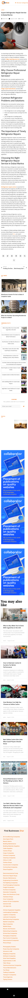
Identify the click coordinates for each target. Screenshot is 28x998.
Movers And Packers (9, 928)
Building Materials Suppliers (11, 846)
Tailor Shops (6, 963)
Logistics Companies (9, 914)
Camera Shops (7, 850)
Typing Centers (7, 979)
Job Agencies (7, 906)
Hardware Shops (8, 896)
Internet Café (7, 904)
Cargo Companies (8, 853)
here (14, 234)
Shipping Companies (9, 953)
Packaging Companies (9, 935)
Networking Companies (10, 931)
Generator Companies (9, 892)
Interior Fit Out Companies (11, 901)
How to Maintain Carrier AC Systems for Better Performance (12, 665)
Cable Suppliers (7, 848)
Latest (2, 10)
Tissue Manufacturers (9, 967)
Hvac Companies (8, 899)
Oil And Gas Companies (10, 933)
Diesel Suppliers (8, 869)
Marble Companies (8, 921)
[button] (3, 256)
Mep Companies (8, 924)
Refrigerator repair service (8, 187)
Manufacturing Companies (11, 919)
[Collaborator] (12, 496)
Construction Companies (10, 865)
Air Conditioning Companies (11, 836)
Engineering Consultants (10, 880)
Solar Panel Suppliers (9, 958)
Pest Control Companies (10, 938)
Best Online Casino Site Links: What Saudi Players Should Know (13, 741)
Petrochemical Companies (11, 940)
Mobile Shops (7, 926)
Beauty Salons (7, 841)
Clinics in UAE (7, 860)
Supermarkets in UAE (9, 960)
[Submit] (23, 406)
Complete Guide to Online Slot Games (11, 374)
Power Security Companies (11, 949)
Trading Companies (9, 972)
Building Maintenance (9, 843)
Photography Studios (9, 946)
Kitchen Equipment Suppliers (11, 910)
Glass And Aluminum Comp (11, 894)
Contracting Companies (10, 867)
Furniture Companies (9, 889)
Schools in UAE (7, 951)
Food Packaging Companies (11, 885)
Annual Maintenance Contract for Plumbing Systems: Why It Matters (13, 781)
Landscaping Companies (10, 912)
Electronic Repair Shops (10, 875)
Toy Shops (6, 970)
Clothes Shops (7, 862)
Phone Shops (7, 942)
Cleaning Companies (9, 858)
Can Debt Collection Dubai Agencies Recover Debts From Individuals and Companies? (13, 805)
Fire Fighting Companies (10, 882)
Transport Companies (9, 974)
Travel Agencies (8, 977)
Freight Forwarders (8, 887)
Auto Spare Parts (8, 839)
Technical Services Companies (12, 965)
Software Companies (9, 956)
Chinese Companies (9, 855)
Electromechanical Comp (10, 873)
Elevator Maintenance (9, 878)
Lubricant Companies (9, 917)
